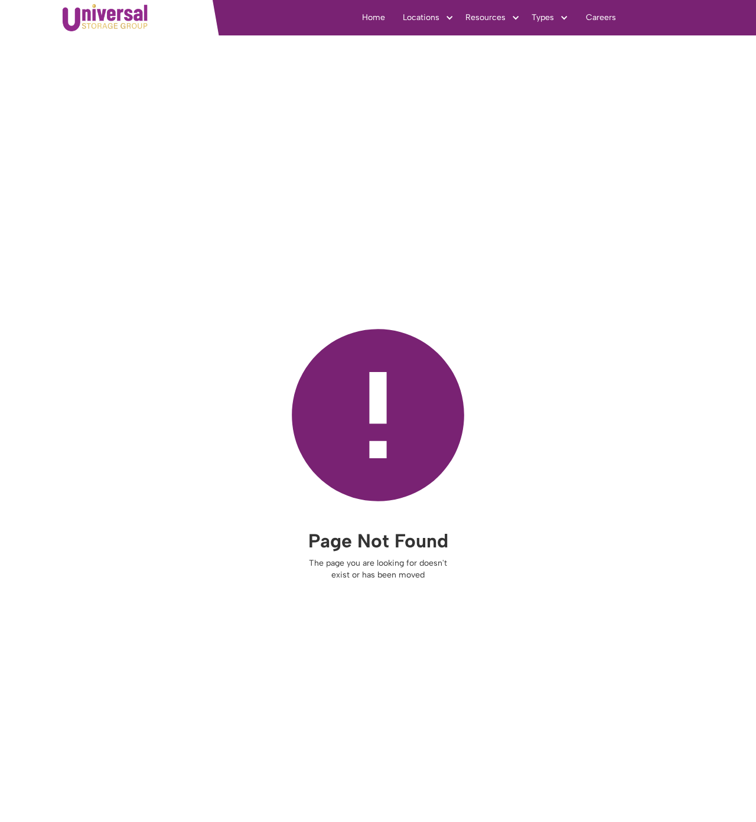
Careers (601, 17)
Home (373, 17)
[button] (428, 17)
